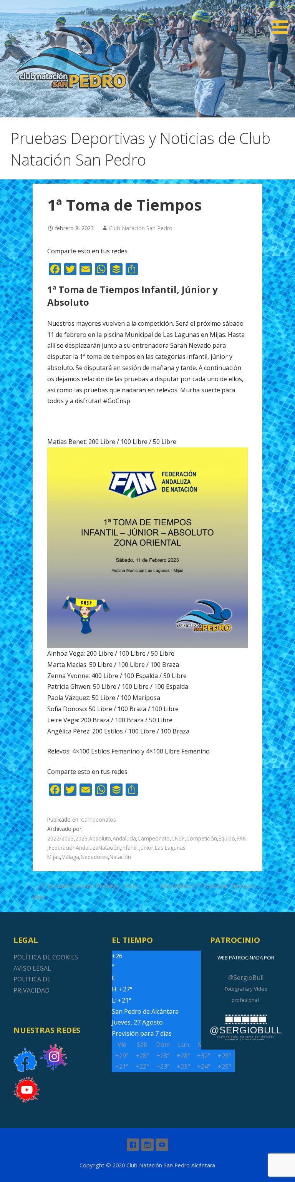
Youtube (162, 1144)
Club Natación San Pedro (140, 228)
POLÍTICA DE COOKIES (45, 957)
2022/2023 (60, 838)
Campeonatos (98, 819)
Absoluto (100, 838)
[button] (282, 18)
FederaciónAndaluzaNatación (84, 847)
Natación (120, 857)
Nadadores (94, 857)
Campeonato (154, 838)
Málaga (70, 857)
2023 (81, 838)
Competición (201, 838)
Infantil (129, 847)
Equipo (227, 838)
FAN (242, 838)
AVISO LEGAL (32, 968)
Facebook (133, 1144)
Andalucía (124, 838)
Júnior (146, 847)
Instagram (147, 1144)
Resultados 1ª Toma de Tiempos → (212, 886)
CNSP (178, 838)
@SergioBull (246, 977)
